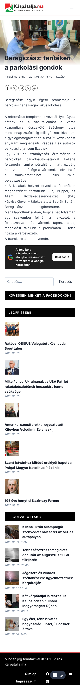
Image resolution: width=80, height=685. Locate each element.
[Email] (21, 88)
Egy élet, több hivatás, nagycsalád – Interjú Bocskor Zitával (46, 624)
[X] (14, 88)
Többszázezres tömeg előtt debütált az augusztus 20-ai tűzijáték (45, 555)
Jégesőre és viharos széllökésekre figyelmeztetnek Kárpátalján (47, 578)
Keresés (65, 281)
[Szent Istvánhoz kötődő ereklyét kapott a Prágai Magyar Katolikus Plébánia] (12, 448)
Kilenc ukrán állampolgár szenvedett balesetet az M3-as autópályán (47, 532)
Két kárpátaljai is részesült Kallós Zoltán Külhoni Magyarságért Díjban (44, 601)
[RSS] (47, 681)
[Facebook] (7, 88)
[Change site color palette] (58, 675)
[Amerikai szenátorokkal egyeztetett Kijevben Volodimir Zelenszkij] (12, 410)
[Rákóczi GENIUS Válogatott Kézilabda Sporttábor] (12, 329)
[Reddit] (35, 88)
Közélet (60, 76)
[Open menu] (71, 8)
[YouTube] (70, 674)
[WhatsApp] (28, 88)
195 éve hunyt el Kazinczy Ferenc (32, 501)
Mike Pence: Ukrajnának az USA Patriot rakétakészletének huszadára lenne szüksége (36, 386)
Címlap (31, 674)
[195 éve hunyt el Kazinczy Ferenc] (12, 486)
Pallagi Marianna (15, 76)
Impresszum (26, 681)
